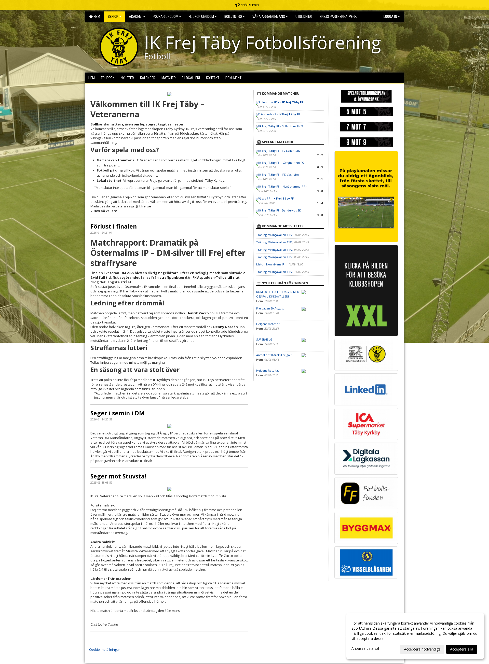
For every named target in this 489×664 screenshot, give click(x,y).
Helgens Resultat (267, 370)
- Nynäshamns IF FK (283, 186)
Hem (96, 17)
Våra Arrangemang (268, 17)
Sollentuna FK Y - (280, 102)
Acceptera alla (461, 649)
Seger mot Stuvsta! (118, 476)
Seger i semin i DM (117, 413)
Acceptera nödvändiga (422, 649)
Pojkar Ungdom (165, 17)
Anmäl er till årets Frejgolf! (274, 355)
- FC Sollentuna (279, 150)
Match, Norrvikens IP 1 (271, 264)
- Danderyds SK (279, 210)
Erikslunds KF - (279, 114)
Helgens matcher (268, 324)
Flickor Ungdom (201, 17)
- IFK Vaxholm (278, 174)
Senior (113, 17)
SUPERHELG (264, 339)
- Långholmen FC (281, 162)
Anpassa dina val (365, 648)
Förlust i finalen (113, 226)
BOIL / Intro (233, 17)
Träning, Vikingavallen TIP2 (274, 235)
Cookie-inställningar (104, 649)
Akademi (135, 17)
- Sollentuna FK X (280, 126)
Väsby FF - (276, 198)
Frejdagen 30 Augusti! (270, 308)
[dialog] (415, 636)
